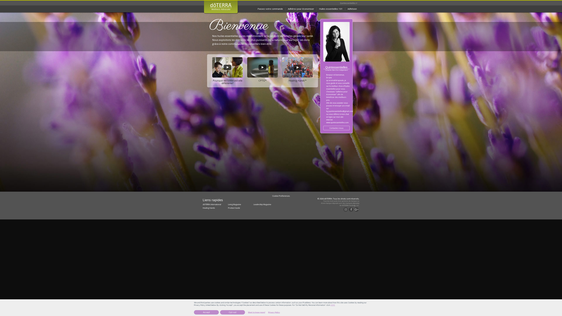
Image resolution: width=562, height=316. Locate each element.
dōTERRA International (212, 204)
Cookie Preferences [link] (281, 196)
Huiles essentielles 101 (331, 8)
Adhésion (352, 8)
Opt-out (232, 312)
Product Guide (234, 208)
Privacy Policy (274, 312)
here (332, 305)
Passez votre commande (270, 8)
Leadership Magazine (262, 204)
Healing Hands (209, 208)
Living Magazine (234, 204)
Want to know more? (256, 312)
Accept (206, 312)
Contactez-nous (336, 128)
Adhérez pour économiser (301, 8)
